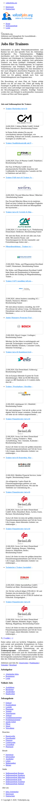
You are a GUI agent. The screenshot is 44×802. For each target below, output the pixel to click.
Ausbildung (10, 687)
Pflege (8, 724)
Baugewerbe (10, 736)
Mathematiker (11, 763)
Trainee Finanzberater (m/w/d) (18, 419)
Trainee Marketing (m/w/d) (16, 109)
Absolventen (23, 663)
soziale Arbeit (11, 722)
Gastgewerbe (10, 742)
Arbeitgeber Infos (12, 674)
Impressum (10, 7)
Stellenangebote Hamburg (15, 775)
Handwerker (10, 694)
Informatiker (10, 757)
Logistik (9, 707)
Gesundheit (10, 745)
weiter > (8, 638)
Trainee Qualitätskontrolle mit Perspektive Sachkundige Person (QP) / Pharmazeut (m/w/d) (20, 143)
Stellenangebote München (15, 777)
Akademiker (10, 692)
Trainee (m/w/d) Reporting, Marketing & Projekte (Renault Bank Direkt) (20, 458)
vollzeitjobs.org (11, 3)
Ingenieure (9, 755)
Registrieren (10, 676)
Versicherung (10, 713)
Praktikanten (34, 663)
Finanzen (9, 740)
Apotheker (9, 759)
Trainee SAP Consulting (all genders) (20, 281)
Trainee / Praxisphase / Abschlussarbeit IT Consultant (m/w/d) (20, 387)
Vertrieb (8, 711)
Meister (8, 765)
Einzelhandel (10, 738)
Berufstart (13, 665)
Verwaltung (10, 728)
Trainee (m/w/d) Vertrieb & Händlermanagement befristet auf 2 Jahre (20, 212)
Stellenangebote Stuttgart (15, 784)
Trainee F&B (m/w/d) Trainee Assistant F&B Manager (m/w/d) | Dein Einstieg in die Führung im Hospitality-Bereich (20, 177)
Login (8, 28)
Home (8, 24)
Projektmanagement (13, 720)
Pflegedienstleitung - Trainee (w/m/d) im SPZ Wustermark (20, 247)
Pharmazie (9, 709)
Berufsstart (10, 690)
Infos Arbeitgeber (12, 792)
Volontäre (4, 665)
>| (12, 638)
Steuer (8, 726)
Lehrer (8, 761)
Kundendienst (11, 705)
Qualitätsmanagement (14, 718)
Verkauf (8, 715)
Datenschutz (10, 9)
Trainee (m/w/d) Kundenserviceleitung (20, 352)
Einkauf (8, 703)
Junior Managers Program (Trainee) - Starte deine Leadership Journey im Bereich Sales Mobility (20, 318)
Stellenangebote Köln (14, 780)
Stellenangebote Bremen (15, 773)
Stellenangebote (11, 26)
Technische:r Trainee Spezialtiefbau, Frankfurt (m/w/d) (20, 567)
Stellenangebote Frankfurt (15, 782)
